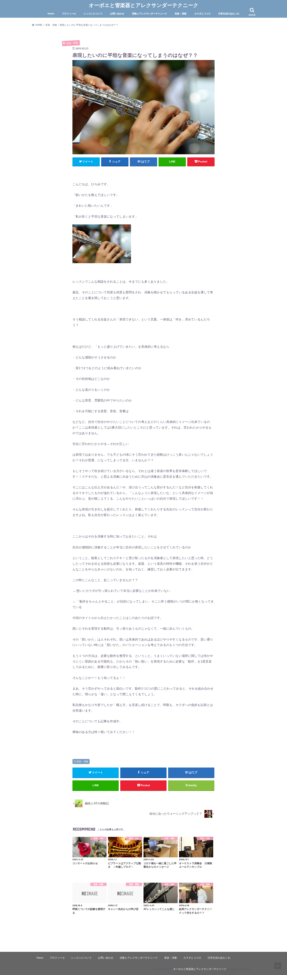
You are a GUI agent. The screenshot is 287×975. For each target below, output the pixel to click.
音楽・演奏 (180, 13)
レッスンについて (93, 13)
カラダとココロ (202, 13)
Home (51, 13)
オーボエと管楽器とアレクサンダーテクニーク (143, 5)
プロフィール (69, 13)
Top (277, 965)
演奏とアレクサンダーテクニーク (149, 13)
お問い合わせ (117, 13)
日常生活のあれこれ (228, 13)
